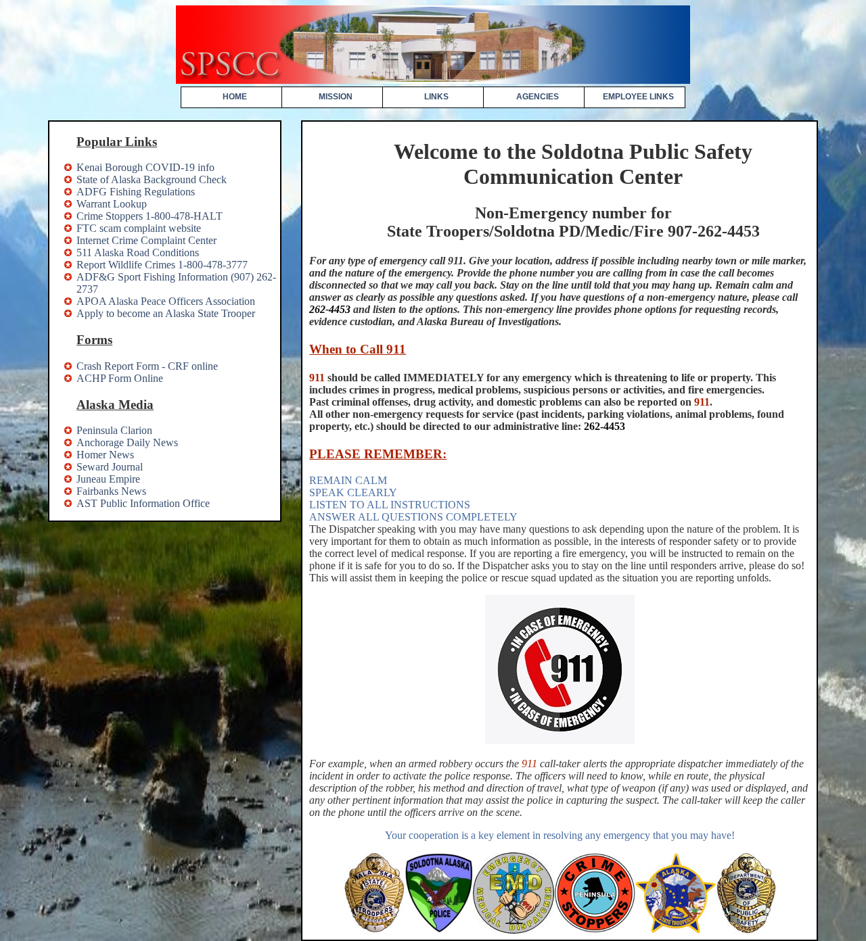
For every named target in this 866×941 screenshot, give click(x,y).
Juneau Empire (108, 479)
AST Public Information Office (143, 503)
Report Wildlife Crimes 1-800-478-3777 (162, 264)
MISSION (335, 96)
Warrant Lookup (111, 204)
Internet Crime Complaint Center (146, 240)
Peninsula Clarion (114, 430)
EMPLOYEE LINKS (638, 96)
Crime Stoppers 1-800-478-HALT (149, 216)
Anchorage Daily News (127, 442)
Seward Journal (109, 467)
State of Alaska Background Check (151, 179)
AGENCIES (537, 96)
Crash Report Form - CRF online (147, 366)
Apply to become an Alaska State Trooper (165, 313)
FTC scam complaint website (138, 228)
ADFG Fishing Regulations (135, 191)
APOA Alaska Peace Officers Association (165, 301)
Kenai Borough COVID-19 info (145, 167)
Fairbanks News (111, 491)
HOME (235, 96)
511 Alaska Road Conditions (137, 252)
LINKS (436, 96)
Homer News (105, 454)
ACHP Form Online (119, 378)
